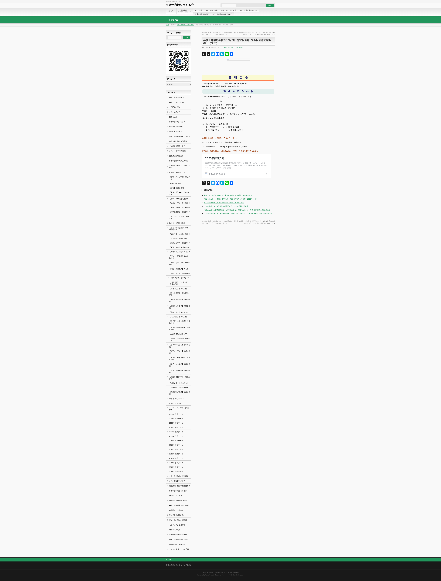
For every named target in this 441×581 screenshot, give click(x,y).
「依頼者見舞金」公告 (177, 146)
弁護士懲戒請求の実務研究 (178, 476)
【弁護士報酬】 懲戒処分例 (179, 247)
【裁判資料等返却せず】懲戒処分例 (179, 328)
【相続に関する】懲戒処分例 (179, 273)
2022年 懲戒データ (176, 427)
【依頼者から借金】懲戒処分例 (179, 300)
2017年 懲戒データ (176, 449)
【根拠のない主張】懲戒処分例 (179, 307)
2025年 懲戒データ (176, 414)
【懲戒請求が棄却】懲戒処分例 (179, 393)
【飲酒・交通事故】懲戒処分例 (179, 371)
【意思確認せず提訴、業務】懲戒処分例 (179, 229)
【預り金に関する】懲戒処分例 (179, 346)
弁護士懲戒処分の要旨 (177, 122)
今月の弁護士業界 (175, 131)
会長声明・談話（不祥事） (178, 141)
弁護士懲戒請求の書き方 (178, 491)
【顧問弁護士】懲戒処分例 (178, 383)
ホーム (170, 559)
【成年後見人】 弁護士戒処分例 (179, 217)
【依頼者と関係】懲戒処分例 (179, 203)
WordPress (209, 575)
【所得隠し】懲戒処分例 (178, 289)
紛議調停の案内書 (175, 495)
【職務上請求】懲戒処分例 (178, 312)
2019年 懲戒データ (176, 440)
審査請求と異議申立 (176, 510)
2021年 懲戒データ (176, 432)
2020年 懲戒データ (176, 436)
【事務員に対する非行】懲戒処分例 (179, 358)
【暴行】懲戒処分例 (176, 188)
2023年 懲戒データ (176, 423)
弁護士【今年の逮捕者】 (178, 151)
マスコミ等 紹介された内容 (179, 549)
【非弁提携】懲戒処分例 (178, 238)
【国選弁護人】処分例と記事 (179, 252)
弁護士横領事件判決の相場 (178, 161)
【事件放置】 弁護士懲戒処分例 (179, 193)
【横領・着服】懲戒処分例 (178, 199)
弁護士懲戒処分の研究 (177, 481)
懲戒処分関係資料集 (176, 515)
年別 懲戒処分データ (176, 399)
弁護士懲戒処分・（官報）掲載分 (185, 24)
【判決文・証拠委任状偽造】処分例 (179, 257)
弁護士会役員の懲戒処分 (178, 535)
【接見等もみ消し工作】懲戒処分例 (179, 322)
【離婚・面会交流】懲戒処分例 (179, 365)
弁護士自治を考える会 (180, 4)
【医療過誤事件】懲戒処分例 (179, 243)
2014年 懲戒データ (176, 463)
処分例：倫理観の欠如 (177, 172)
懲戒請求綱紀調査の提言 (178, 500)
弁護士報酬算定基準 (176, 97)
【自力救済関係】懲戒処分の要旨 (179, 294)
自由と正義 (173, 117)
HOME (167, 24)
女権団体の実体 (174, 107)
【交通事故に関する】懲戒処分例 (179, 378)
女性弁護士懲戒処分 (176, 156)
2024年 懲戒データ (176, 418)
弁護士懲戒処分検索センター (179, 136)
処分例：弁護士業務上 (177, 223)
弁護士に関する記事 (176, 102)
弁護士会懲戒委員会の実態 (178, 505)
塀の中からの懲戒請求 (177, 544)
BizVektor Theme (220, 575)
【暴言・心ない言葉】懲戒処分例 (179, 178)
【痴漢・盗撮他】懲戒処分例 (179, 208)
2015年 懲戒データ (176, 458)
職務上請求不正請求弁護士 (178, 539)
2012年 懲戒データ (176, 471)
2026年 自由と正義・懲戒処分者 (179, 409)
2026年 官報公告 (175, 403)
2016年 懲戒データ (176, 454)
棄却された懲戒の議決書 (178, 520)
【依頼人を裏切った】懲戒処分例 (179, 263)
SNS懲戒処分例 (175, 183)
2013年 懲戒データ (176, 467)
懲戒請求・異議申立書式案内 (179, 486)
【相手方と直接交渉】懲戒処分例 (179, 339)
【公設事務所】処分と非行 (178, 334)
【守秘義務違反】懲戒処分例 (179, 212)
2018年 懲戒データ (176, 445)
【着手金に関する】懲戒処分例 (179, 352)
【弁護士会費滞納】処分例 (178, 269)
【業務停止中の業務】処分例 (179, 234)
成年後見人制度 (174, 530)
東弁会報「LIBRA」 (176, 127)
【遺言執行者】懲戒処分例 (179, 278)
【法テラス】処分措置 (177, 525)
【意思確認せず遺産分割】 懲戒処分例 (179, 283)
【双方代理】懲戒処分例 (178, 317)
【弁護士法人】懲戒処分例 (178, 388)
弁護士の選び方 (174, 112)
